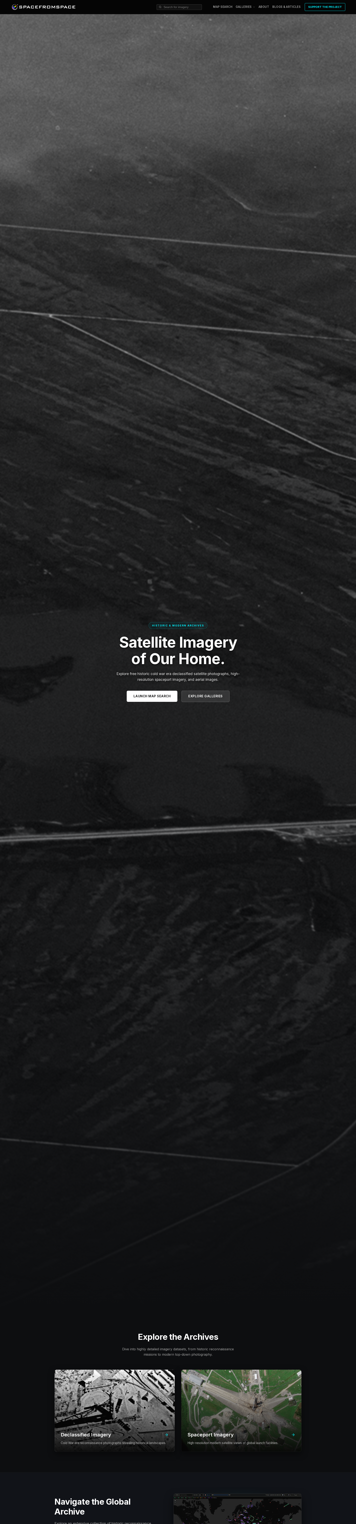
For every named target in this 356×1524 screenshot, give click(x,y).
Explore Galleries (205, 696)
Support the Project (325, 6)
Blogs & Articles (286, 6)
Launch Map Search (152, 696)
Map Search (222, 6)
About (264, 6)
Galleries (244, 7)
